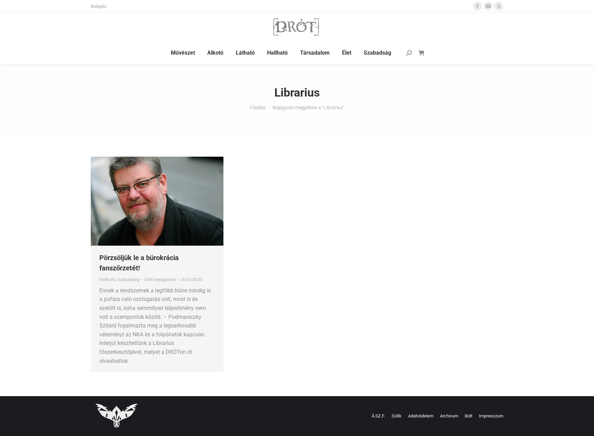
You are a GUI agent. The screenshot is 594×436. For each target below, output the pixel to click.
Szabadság (128, 279)
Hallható (107, 279)
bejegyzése (160, 279)
